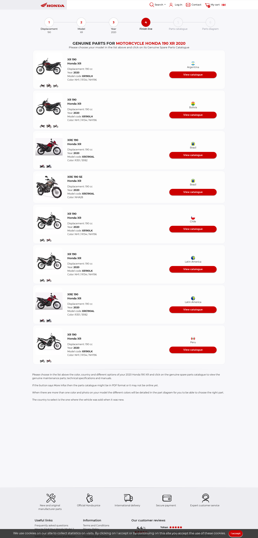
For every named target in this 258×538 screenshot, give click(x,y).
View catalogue (193, 74)
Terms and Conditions (96, 525)
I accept (236, 533)
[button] (49, 66)
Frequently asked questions (51, 525)
